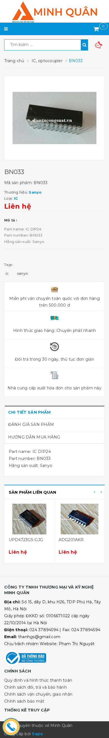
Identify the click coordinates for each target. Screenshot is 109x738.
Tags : (9, 264)
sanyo (22, 273)
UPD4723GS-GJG (26, 539)
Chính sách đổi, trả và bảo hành (35, 687)
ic (7, 273)
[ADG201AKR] (79, 519)
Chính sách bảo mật (24, 701)
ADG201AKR (71, 539)
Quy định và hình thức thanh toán (38, 680)
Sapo (37, 733)
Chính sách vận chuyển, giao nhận (38, 694)
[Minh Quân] (54, 12)
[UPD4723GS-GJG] (29, 519)
